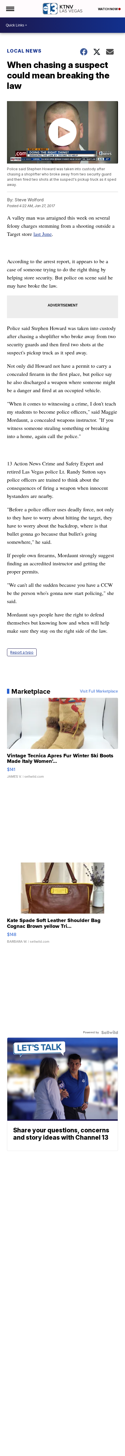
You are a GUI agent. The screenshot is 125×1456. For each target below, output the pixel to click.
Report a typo (21, 652)
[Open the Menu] (9, 8)
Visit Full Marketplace (99, 691)
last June (42, 233)
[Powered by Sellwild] (109, 1032)
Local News (24, 51)
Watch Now (108, 9)
